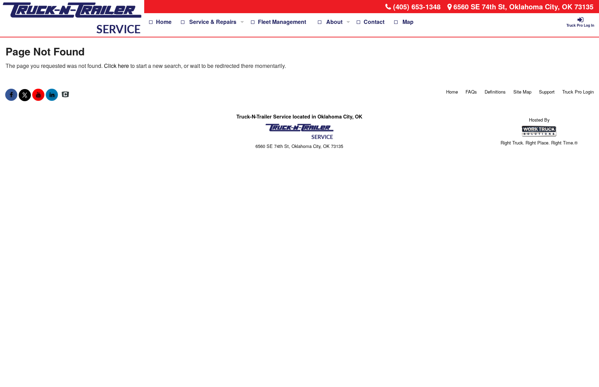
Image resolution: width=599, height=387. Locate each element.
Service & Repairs (213, 22)
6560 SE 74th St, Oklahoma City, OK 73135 (523, 6)
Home (164, 22)
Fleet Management (282, 22)
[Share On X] (25, 94)
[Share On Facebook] (11, 94)
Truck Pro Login (578, 91)
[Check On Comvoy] (65, 94)
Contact (374, 22)
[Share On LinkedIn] (52, 94)
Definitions (495, 91)
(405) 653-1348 (417, 6)
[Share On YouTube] (38, 94)
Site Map (522, 91)
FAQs (471, 91)
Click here (116, 66)
